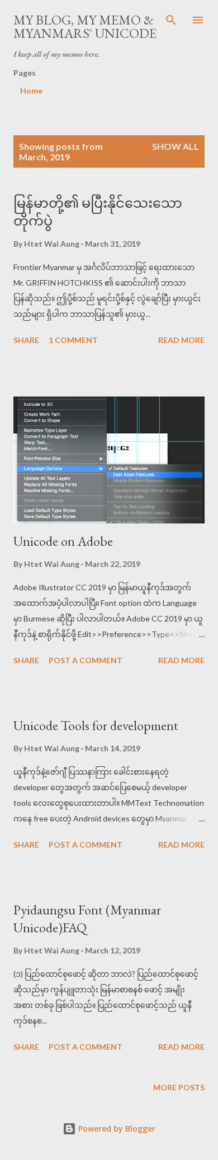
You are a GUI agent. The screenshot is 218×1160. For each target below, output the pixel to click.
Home (31, 90)
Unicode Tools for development (95, 725)
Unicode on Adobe (63, 541)
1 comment (73, 340)
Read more (181, 340)
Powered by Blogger (115, 1128)
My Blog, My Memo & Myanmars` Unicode (85, 26)
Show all (175, 146)
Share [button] (26, 340)
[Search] (171, 20)
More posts (179, 1087)
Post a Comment (85, 660)
